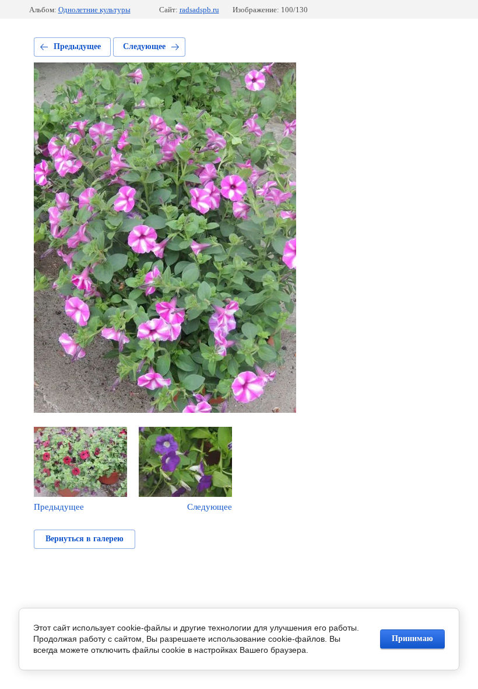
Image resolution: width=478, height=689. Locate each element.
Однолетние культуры (94, 9)
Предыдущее (77, 46)
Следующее (144, 46)
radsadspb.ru (199, 9)
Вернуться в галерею (84, 538)
